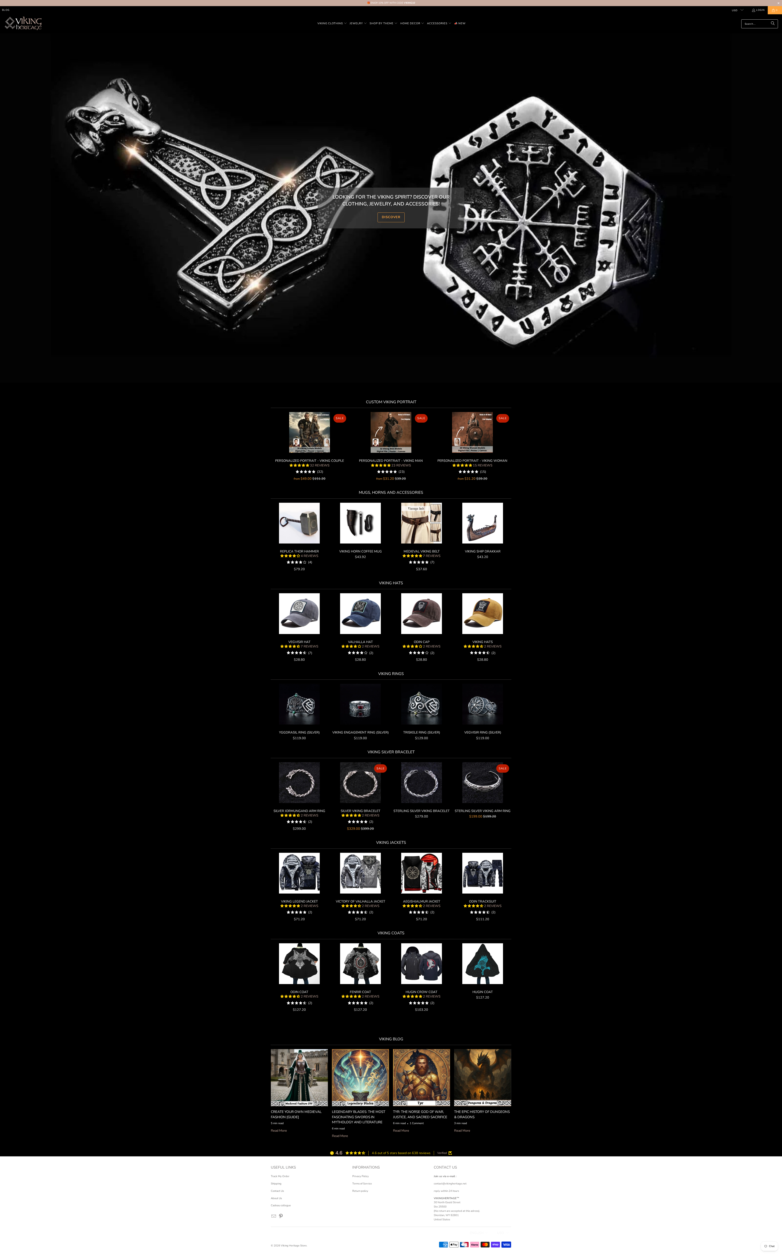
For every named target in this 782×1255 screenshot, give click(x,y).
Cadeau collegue (281, 1205)
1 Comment (417, 1123)
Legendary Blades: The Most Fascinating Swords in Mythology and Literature (358, 1117)
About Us (276, 1198)
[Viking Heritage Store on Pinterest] (281, 1216)
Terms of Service (362, 1183)
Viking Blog (391, 1039)
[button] (332, 24)
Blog (6, 10)
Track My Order (280, 1176)
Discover (391, 217)
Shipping (276, 1183)
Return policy (360, 1191)
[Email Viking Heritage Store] (274, 1216)
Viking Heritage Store (294, 1245)
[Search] (773, 23)
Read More (279, 1130)
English (477, 1233)
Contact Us (277, 1191)
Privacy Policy (360, 1176)
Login (760, 10)
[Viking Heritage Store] (23, 23)
